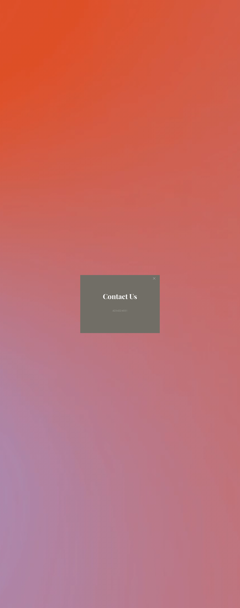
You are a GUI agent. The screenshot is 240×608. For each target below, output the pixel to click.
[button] (154, 278)
